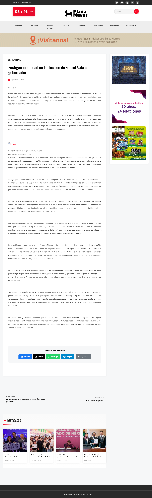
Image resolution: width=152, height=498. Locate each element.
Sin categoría (14, 60)
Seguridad (114, 26)
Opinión (82, 26)
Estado (66, 26)
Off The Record (50, 27)
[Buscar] (136, 11)
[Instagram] (127, 2)
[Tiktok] (137, 2)
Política (34, 26)
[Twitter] (122, 2)
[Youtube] (132, 2)
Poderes (18, 26)
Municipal (98, 26)
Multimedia (131, 26)
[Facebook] (117, 2)
